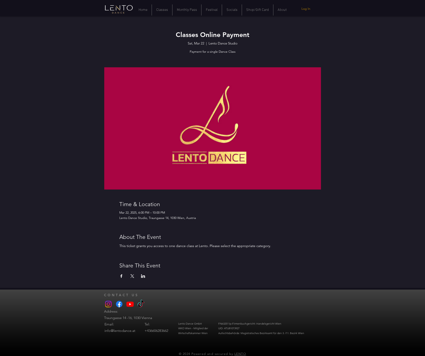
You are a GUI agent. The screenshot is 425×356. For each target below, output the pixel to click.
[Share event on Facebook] (121, 276)
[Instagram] (108, 304)
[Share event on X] (132, 276)
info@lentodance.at (119, 331)
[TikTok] (141, 304)
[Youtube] (130, 304)
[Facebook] (119, 304)
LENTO (240, 354)
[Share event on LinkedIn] (143, 276)
